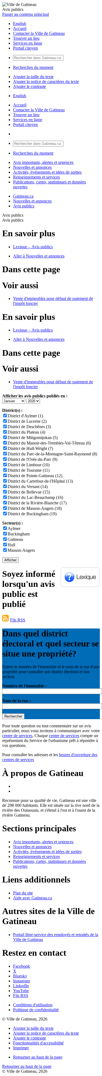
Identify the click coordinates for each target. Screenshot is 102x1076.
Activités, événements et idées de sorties (47, 172)
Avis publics (23, 206)
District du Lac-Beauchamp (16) (35, 497)
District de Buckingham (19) (32, 513)
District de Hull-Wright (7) (30, 448)
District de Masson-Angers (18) (35, 508)
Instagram (21, 981)
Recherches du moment (33, 67)
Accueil (19, 28)
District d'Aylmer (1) (25, 415)
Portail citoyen (25, 48)
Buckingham (19, 534)
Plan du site (23, 893)
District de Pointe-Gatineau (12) (35, 475)
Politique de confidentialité (36, 1009)
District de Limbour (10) (29, 464)
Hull (11, 544)
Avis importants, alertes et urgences (43, 162)
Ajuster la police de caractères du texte (46, 81)
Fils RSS (17, 620)
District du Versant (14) (28, 486)
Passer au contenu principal (25, 14)
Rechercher (13, 716)
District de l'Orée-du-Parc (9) (32, 459)
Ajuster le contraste (29, 86)
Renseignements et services (36, 177)
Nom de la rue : (16, 700)
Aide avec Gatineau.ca (32, 898)
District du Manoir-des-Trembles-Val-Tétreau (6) (49, 443)
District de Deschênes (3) (29, 426)
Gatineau (15, 539)
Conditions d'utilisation (32, 1005)
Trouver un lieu (26, 38)
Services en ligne (27, 43)
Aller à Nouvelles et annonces (38, 256)
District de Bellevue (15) (29, 492)
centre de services (17, 735)
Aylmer (14, 528)
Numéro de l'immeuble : (24, 685)
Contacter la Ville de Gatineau (39, 33)
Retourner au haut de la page (37, 1057)
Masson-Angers (21, 550)
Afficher (10, 560)
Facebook (21, 966)
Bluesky (20, 976)
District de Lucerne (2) (27, 421)
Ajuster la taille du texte (33, 76)
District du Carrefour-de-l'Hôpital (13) (40, 481)
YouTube (21, 990)
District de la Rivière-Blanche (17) (37, 503)
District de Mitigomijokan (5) (33, 437)
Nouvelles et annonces (32, 167)
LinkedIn (21, 985)
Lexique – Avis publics (33, 246)
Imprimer (21, 1048)
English (19, 23)
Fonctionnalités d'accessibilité (38, 1043)
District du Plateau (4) (26, 432)
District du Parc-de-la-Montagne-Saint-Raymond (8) (52, 454)
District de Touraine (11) (29, 470)
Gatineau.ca (23, 196)
